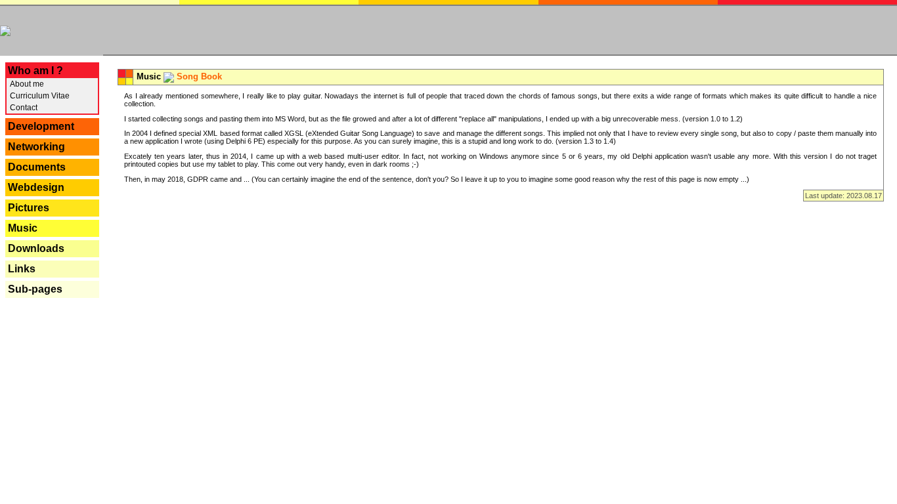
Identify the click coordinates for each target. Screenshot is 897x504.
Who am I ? (35, 70)
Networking (36, 146)
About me (26, 84)
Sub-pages (35, 289)
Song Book (199, 76)
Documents (37, 167)
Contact (22, 107)
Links (21, 268)
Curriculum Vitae (39, 95)
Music (22, 228)
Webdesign (36, 187)
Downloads (36, 248)
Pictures (28, 207)
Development (41, 126)
